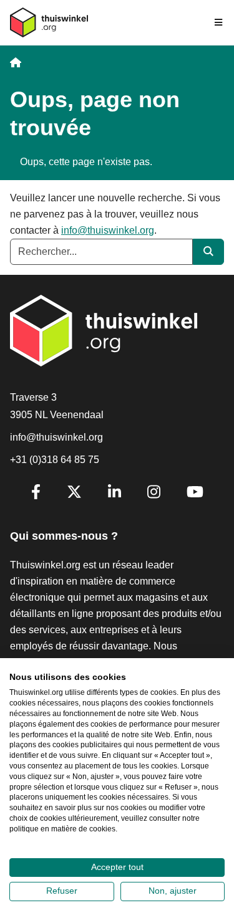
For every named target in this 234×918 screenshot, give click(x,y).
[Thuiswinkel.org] (49, 22)
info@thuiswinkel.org (107, 230)
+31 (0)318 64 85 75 (54, 459)
